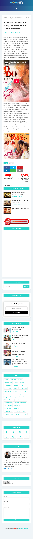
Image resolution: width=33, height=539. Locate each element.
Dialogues (16, 408)
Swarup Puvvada (9, 32)
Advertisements (19, 400)
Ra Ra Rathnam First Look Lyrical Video (20, 209)
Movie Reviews (8, 394)
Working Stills (23, 388)
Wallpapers (7, 385)
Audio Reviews (8, 411)
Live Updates (7, 408)
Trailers (16, 382)
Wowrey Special (8, 400)
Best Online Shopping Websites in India (18, 328)
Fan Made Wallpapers (20, 402)
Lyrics (25, 414)
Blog (20, 535)
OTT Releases (8, 405)
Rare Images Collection (10, 391)
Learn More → (8, 468)
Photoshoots (23, 391)
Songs (9, 17)
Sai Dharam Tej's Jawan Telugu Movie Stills (18, 344)
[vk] (20, 437)
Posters (20, 379)
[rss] (26, 437)
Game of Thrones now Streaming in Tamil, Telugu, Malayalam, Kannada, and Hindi (19, 362)
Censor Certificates (20, 411)
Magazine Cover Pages (10, 397)
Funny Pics (18, 414)
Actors (25, 394)
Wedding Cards (8, 414)
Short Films (17, 405)
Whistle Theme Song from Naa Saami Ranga (20, 201)
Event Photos (7, 388)
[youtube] (26, 432)
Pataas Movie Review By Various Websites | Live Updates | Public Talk (18, 352)
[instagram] (20, 432)
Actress (22, 385)
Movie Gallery (8, 382)
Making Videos (23, 397)
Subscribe (16, 312)
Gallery (6, 379)
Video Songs (18, 394)
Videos (22, 382)
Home (5, 17)
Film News (13, 379)
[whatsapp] (6, 437)
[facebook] (6, 432)
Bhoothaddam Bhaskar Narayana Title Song (18, 193)
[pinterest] (13, 437)
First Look (15, 385)
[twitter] (13, 432)
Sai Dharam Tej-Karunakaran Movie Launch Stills (20, 336)
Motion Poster (8, 402)
